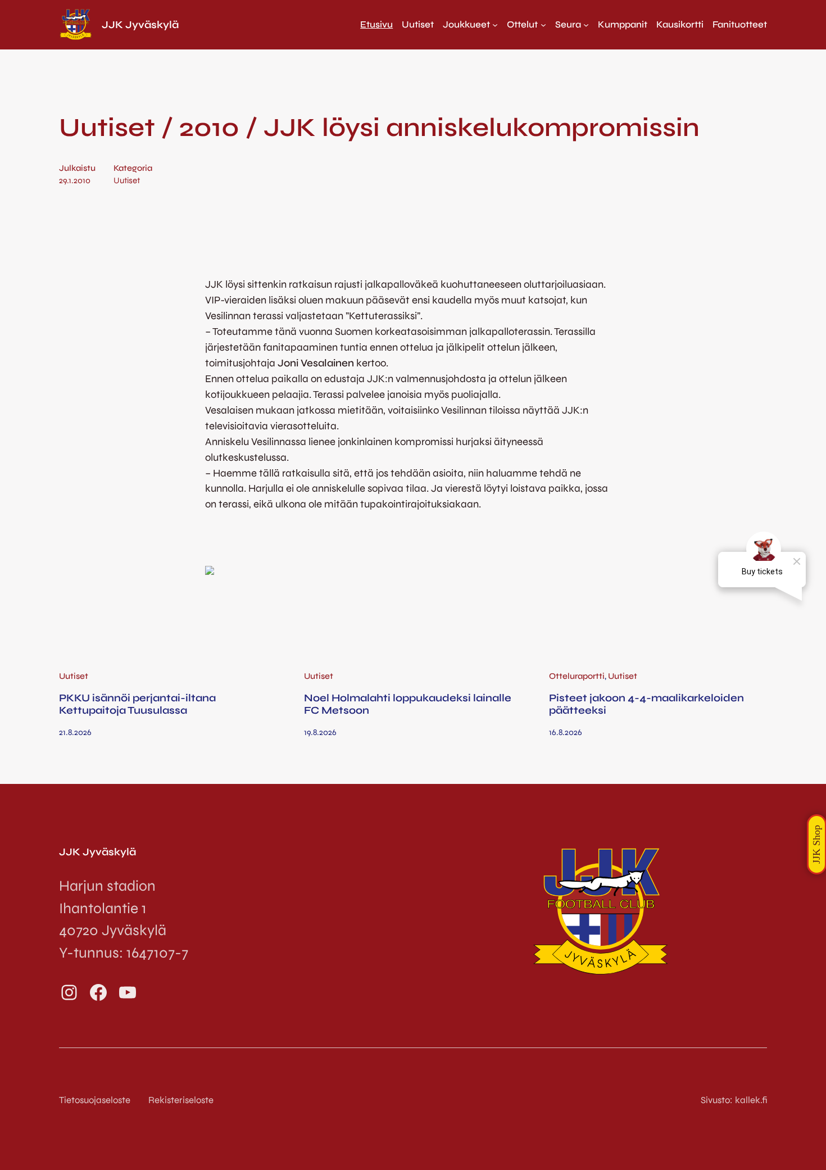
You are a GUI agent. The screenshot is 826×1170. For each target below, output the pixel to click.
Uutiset (127, 180)
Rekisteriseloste (181, 1100)
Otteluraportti (577, 676)
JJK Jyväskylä (140, 25)
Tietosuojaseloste (94, 1100)
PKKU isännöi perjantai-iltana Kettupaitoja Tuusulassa (137, 704)
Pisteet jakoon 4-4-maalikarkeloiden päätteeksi (646, 704)
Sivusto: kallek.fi (734, 1100)
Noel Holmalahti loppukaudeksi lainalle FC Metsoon (407, 704)
